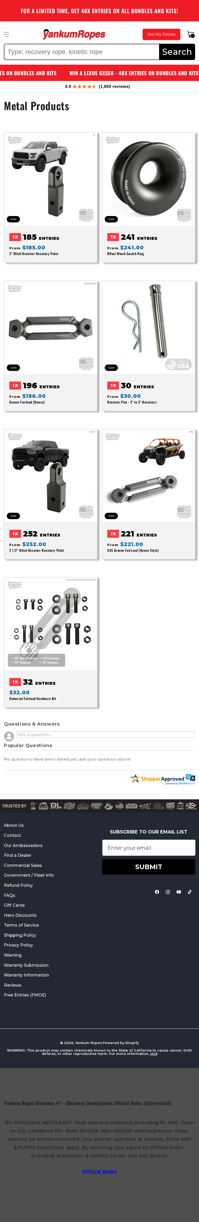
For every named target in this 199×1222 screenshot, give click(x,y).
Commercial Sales (23, 865)
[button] (6, 34)
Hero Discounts (20, 915)
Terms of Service (21, 925)
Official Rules (99, 1171)
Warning (13, 955)
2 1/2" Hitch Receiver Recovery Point (36, 550)
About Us (14, 825)
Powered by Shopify (121, 1043)
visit (154, 1054)
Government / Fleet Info (29, 875)
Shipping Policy (20, 935)
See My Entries (161, 34)
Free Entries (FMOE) (25, 995)
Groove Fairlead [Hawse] (27, 402)
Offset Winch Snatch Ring (125, 253)
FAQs (9, 895)
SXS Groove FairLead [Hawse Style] (133, 550)
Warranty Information (26, 975)
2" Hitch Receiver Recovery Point (33, 253)
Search (177, 52)
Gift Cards (14, 905)
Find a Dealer (17, 855)
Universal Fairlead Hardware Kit (32, 698)
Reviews (13, 985)
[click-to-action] (74, 34)
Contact (12, 835)
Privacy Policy (18, 945)
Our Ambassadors (23, 845)
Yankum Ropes (88, 1043)
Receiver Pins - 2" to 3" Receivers (132, 402)
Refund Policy (18, 885)
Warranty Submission (26, 965)
